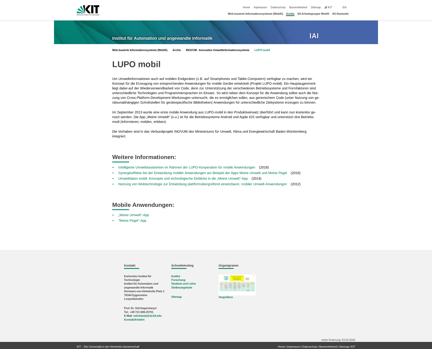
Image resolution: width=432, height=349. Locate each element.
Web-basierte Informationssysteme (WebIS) (255, 13)
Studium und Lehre (183, 283)
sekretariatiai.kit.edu (147, 315)
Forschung (178, 280)
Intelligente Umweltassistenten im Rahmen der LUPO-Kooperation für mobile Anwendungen (186, 167)
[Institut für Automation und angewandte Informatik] (314, 36)
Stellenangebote (181, 287)
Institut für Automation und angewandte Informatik (162, 38)
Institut (175, 276)
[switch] (354, 7)
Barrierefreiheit (298, 7)
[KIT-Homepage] (88, 10)
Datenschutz (278, 7)
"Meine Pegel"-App (132, 220)
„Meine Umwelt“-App (133, 215)
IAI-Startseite (340, 13)
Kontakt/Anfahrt (134, 319)
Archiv (290, 13)
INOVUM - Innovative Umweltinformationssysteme (217, 50)
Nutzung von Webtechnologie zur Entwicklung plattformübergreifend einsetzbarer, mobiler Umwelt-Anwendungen (202, 184)
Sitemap (316, 7)
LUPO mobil (262, 50)
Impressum (260, 7)
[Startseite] (354, 13)
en (344, 7)
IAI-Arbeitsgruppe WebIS (313, 13)
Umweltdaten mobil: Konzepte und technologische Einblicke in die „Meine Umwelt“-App (183, 178)
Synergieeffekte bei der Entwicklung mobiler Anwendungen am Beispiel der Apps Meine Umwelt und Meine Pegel (202, 173)
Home (246, 7)
